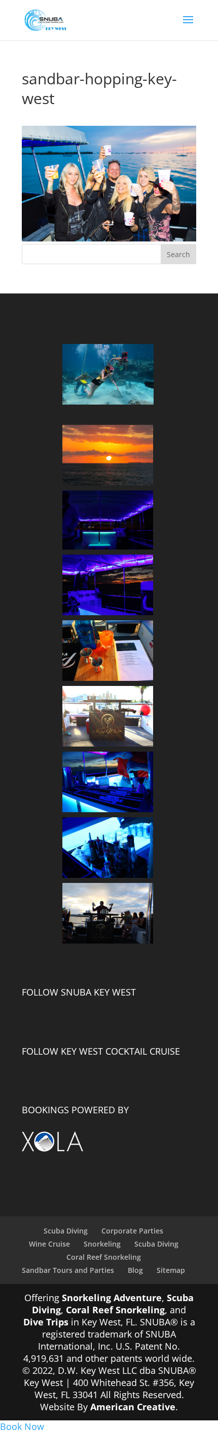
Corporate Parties (132, 1231)
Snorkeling (102, 1244)
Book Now (22, 1426)
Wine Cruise (49, 1244)
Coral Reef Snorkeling (103, 1257)
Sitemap (171, 1270)
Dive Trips (45, 1322)
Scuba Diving (66, 1231)
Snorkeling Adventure (112, 1298)
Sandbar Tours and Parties (68, 1270)
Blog (135, 1270)
